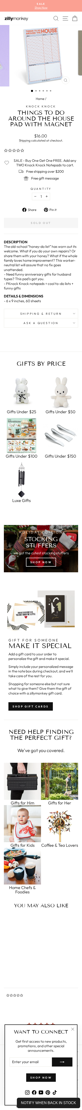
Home (40, 99)
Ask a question (41, 323)
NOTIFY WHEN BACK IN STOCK (48, 1103)
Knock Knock (41, 106)
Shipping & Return (41, 313)
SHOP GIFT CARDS (31, 706)
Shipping (25, 140)
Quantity (41, 188)
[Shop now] (41, 549)
